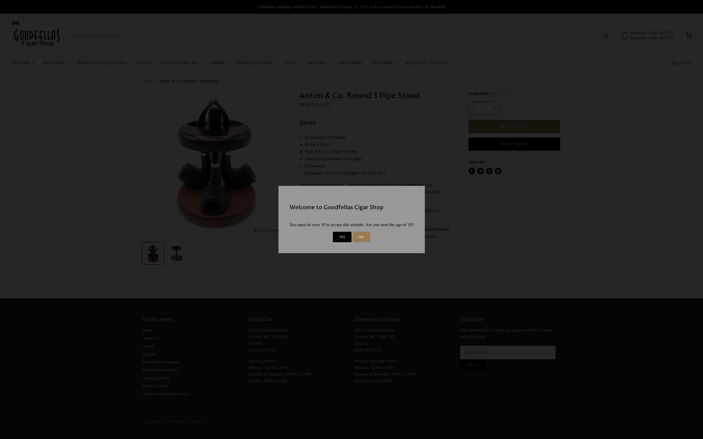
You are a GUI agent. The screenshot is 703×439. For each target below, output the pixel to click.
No (361, 237)
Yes (342, 237)
